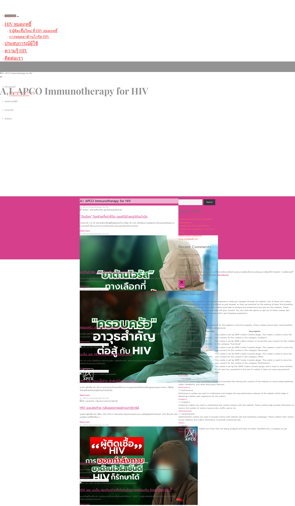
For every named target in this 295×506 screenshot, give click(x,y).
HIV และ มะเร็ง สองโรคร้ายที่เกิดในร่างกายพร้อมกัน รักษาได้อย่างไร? (126, 490)
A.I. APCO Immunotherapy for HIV (94, 207)
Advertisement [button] (185, 411)
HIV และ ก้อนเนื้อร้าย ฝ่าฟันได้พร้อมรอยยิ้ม (108, 381)
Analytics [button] (182, 399)
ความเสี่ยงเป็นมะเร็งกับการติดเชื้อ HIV (193, 225)
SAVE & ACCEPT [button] (185, 431)
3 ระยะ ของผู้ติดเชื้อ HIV (188, 239)
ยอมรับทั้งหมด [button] (196, 278)
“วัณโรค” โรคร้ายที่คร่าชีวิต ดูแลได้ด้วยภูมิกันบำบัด (114, 216)
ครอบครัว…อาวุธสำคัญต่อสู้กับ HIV (103, 327)
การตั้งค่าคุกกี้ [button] (184, 278)
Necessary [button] (183, 316)
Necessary (186, 319)
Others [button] (181, 422)
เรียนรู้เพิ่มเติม (222, 275)
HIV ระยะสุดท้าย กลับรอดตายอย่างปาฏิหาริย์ (109, 407)
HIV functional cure (11, 65)
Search (181, 197)
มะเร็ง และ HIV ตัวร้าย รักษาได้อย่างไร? (106, 354)
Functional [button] (183, 375)
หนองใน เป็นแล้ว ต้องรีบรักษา (190, 235)
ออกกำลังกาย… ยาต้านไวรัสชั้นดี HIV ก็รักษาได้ (111, 463)
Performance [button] (184, 387)
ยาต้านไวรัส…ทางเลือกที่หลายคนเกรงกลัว (107, 272)
